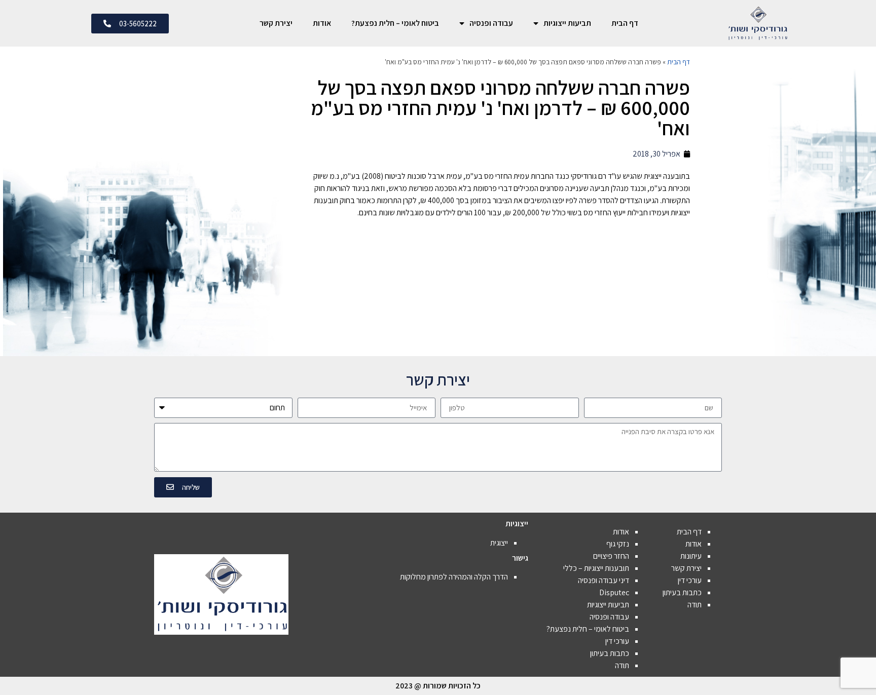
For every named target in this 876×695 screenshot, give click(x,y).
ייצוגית (499, 542)
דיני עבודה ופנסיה (603, 580)
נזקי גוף (617, 543)
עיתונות (691, 556)
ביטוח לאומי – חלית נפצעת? (395, 23)
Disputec (614, 592)
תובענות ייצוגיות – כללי (596, 568)
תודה (694, 604)
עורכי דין (690, 580)
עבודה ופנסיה (491, 23)
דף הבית (624, 23)
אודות (322, 23)
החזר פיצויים (611, 556)
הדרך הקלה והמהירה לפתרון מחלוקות (454, 576)
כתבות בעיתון (682, 592)
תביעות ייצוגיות (567, 23)
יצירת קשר (276, 23)
